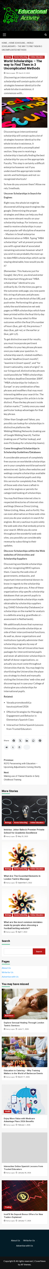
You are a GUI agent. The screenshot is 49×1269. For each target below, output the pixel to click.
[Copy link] (26, 747)
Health (7, 1111)
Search (6, 941)
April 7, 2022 (22, 932)
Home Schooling (20, 57)
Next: (21, 776)
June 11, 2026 (23, 1029)
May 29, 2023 (23, 836)
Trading (8, 1207)
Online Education (36, 57)
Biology (8, 57)
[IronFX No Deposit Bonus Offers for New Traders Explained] (24, 1195)
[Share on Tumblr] (13, 747)
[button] (4, 34)
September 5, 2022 (25, 883)
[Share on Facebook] (13, 740)
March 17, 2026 (24, 1077)
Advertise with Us (10, 976)
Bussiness (9, 1016)
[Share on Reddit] (6, 747)
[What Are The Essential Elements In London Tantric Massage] (24, 857)
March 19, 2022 (24, 73)
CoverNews (40, 1261)
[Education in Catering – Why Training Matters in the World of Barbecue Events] (24, 1052)
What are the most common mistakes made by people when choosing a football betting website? (23, 925)
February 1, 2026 (24, 1125)
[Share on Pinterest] (39, 740)
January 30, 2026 (24, 1173)
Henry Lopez (10, 73)
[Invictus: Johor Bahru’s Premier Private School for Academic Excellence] (24, 811)
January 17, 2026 (24, 1221)
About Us (6, 968)
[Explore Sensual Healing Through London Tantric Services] (24, 1004)
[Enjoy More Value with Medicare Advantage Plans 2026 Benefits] (24, 1099)
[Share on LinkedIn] (26, 740)
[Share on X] (20, 740)
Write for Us (7, 972)
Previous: (22, 763)
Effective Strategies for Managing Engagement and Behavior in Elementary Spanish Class (24, 715)
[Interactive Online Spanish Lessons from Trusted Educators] (24, 1147)
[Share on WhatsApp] (33, 740)
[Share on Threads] (19, 747)
